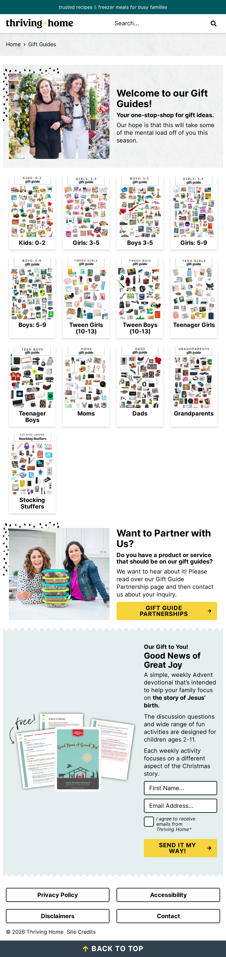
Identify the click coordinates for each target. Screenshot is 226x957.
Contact (168, 916)
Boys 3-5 (140, 242)
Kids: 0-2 (32, 242)
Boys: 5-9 (32, 324)
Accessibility (168, 894)
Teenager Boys (32, 416)
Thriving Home (56, 23)
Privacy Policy (57, 894)
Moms (86, 413)
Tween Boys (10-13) (140, 328)
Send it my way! (177, 848)
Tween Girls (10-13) (86, 328)
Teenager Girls (194, 324)
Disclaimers (57, 916)
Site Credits (81, 932)
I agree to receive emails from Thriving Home (175, 824)
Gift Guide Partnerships (164, 610)
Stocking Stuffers (32, 503)
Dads (139, 413)
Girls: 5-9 (193, 242)
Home (13, 44)
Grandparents (194, 413)
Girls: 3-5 (86, 242)
